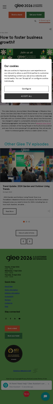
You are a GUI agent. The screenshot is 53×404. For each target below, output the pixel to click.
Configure (26, 89)
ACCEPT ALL (26, 96)
